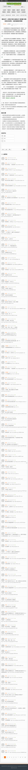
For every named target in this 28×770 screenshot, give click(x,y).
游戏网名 (8, 12)
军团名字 (9, 10)
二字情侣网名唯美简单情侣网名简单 (9, 119)
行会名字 (18, 12)
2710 (12, 25)
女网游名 (13, 10)
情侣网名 (4, 12)
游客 (6, 157)
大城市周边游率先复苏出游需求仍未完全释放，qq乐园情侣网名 (15, 115)
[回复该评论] (16, 372)
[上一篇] (1, 463)
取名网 (9, 24)
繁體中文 (2, 0)
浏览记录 (5, 0)
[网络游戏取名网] (14, 5)
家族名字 (18, 10)
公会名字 (4, 10)
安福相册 (6, 345)
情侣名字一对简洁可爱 (10, 98)
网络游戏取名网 (8, 15)
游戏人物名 (23, 10)
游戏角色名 (14, 12)
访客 (6, 361)
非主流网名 (23, 12)
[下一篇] (26, 463)
